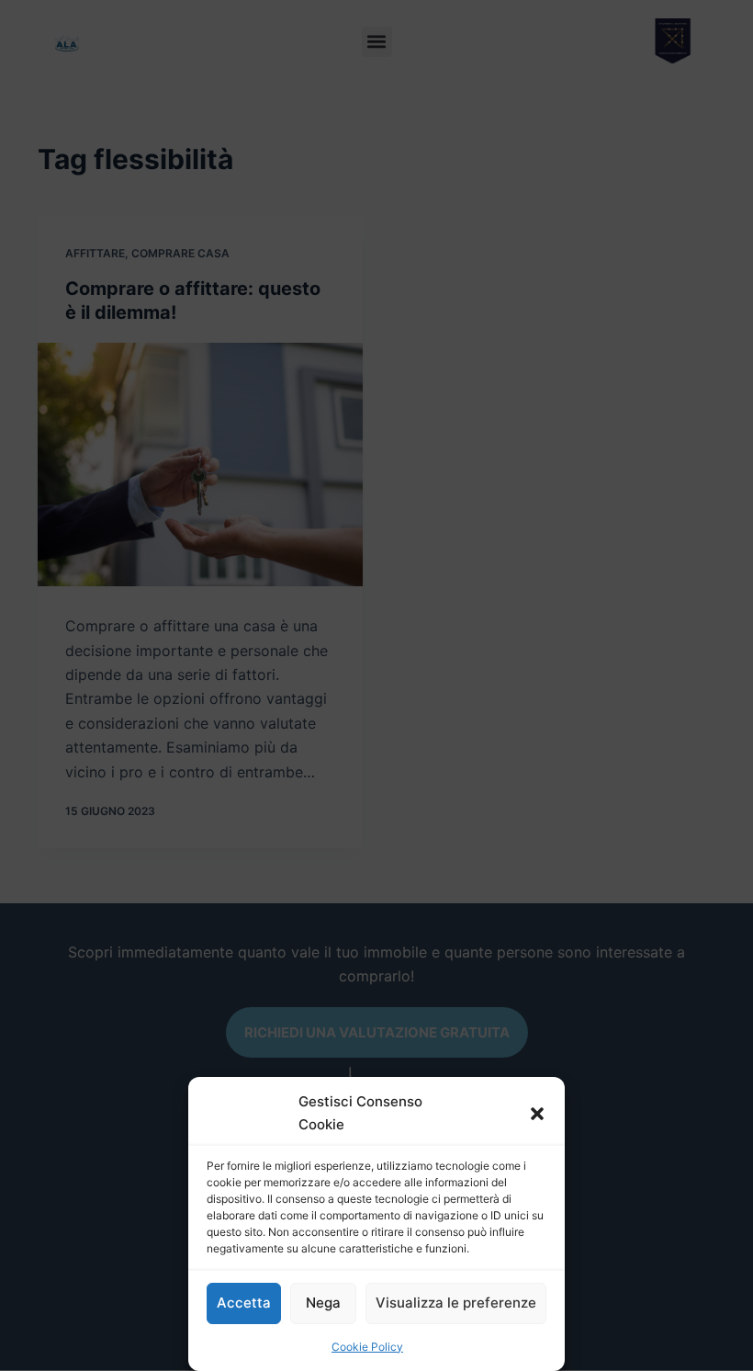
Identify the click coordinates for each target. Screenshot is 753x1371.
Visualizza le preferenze (456, 1302)
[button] (537, 1114)
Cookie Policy (367, 1347)
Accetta (244, 1302)
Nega (323, 1302)
